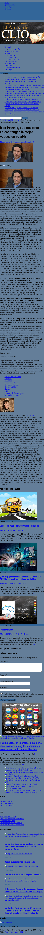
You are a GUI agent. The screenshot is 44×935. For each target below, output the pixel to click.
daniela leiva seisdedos (13, 377)
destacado (8, 379)
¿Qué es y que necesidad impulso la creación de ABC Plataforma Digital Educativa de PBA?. (20, 577)
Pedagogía (8, 65)
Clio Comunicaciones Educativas (12, 819)
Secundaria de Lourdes (8, 817)
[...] (23, 764)
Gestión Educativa (11, 51)
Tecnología (8, 69)
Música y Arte (10, 63)
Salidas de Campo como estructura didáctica (19, 526)
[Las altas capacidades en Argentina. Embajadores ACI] (24, 782)
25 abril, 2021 (5, 634)
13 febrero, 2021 (6, 583)
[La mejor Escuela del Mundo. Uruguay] (19, 786)
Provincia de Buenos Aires (14, 393)
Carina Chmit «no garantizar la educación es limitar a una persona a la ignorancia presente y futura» (24, 847)
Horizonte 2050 (6, 630)
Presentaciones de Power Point (11, 823)
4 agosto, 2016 (5, 530)
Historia (7, 53)
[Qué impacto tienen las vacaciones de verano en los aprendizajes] (24, 774)
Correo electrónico (7, 681)
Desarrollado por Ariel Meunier (16, 932)
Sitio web (3, 687)
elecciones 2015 (10, 387)
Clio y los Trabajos (6, 803)
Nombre (3, 675)
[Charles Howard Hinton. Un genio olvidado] (21, 866)
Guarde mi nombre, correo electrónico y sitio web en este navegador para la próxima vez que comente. (21, 695)
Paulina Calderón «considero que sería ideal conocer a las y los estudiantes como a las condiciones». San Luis (21, 746)
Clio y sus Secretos (7, 805)
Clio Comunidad (18, 583)
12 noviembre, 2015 (7, 142)
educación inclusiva (12, 383)
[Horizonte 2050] (18, 623)
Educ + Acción (14, 49)
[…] (15, 540)
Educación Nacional (12, 385)
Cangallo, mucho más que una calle (20, 862)
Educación (8, 381)
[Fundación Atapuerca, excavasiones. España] (21, 784)
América (12, 55)
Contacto (8, 9)
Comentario (4, 662)
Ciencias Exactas (11, 61)
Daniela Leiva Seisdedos (23, 142)
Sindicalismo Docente (12, 67)
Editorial (8, 47)
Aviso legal (9, 7)
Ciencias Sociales (6, 801)
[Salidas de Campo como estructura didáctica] (18, 519)
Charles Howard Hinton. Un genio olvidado (23, 874)
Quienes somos (10, 5)
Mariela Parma (16, 530)
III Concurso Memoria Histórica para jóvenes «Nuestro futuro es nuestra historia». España (24, 890)
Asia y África (14, 59)
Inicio (7, 3)
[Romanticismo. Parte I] (13, 788)
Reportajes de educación (13, 395)
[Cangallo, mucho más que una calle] (18, 854)
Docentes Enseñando (7, 821)
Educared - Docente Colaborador (12, 825)
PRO (6, 391)
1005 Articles (30, 415)
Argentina (12, 57)
